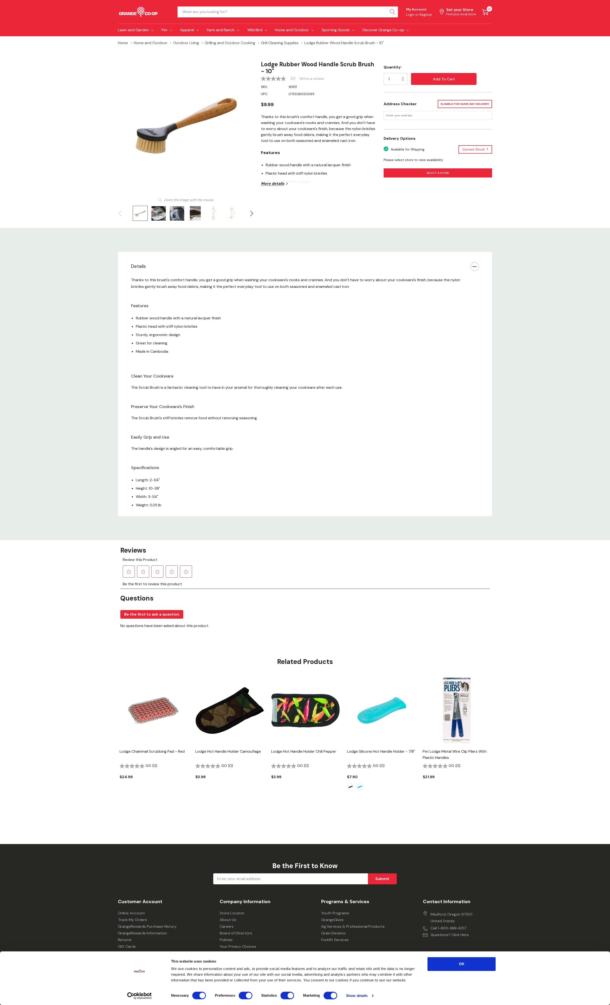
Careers (227, 926)
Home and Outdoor (292, 29)
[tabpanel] (154, 736)
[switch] (245, 995)
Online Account (131, 913)
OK (461, 964)
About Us (228, 919)
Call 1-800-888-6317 (449, 928)
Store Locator (232, 913)
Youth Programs (335, 913)
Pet (165, 29)
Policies (226, 939)
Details (138, 266)
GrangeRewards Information (142, 933)
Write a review (311, 79)
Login (410, 14)
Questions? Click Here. (450, 934)
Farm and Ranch (220, 29)
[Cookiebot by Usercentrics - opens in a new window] (139, 995)
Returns (125, 939)
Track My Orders (132, 919)
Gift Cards (127, 946)
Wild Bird (254, 29)
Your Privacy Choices (238, 946)
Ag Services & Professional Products (353, 926)
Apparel (187, 29)
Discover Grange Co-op (383, 29)
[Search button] (392, 11)
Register (426, 14)
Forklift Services (335, 939)
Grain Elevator (333, 933)
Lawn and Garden (133, 29)
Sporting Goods (336, 29)
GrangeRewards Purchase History (147, 926)
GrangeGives (332, 919)
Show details (357, 996)
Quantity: (393, 67)
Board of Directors (236, 933)
